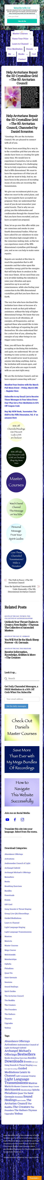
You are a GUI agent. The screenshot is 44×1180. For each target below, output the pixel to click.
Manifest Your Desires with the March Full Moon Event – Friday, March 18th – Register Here (21, 388)
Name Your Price (20, 39)
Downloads (9, 895)
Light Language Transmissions (18, 932)
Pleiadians (9, 968)
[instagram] (23, 820)
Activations (9, 859)
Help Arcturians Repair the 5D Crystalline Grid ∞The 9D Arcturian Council (22, 78)
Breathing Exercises (13, 886)
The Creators (25, 648)
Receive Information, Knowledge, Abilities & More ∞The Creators (20, 654)
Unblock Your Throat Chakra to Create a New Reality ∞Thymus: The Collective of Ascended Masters (22, 626)
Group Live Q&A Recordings (17, 914)
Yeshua (8, 1028)
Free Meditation (15, 49)
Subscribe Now (22, 21)
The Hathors (10, 1014)
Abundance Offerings (14, 854)
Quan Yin (9, 973)
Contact (22, 59)
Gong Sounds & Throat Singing (18, 909)
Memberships (11, 959)
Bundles (8, 891)
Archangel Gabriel (12, 868)
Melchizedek (10, 955)
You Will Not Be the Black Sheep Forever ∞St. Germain (22, 641)
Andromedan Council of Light (17, 863)
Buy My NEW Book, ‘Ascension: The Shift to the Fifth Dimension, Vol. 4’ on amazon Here (21, 415)
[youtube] (8, 820)
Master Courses (11, 946)
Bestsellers (9, 877)
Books (21, 54)
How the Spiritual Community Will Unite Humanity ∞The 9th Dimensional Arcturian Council (20, 589)
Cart (34, 54)
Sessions (8, 982)
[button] (22, 8)
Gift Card (8, 904)
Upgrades (9, 1023)
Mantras (8, 936)
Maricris (8, 941)
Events (7, 900)
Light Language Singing (15, 927)
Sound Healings (11, 987)
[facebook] (15, 820)
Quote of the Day (12, 616)
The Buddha (10, 1000)
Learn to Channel (20, 44)
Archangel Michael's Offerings (18, 872)
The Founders (11, 1010)
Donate (29, 49)
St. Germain (25, 636)
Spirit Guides (10, 991)
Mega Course (10, 950)
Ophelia (8, 964)
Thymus (8, 1019)
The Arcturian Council (14, 996)
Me (9, 54)
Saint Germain (11, 978)
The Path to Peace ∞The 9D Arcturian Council (20, 581)
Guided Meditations (13, 918)
